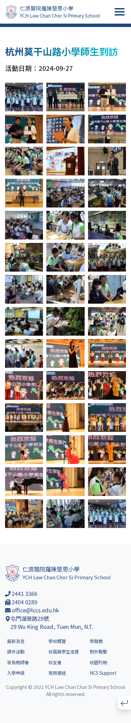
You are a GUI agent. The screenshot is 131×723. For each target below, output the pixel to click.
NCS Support (103, 673)
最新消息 (16, 641)
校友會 (54, 662)
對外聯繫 (98, 651)
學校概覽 (57, 641)
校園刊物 (98, 662)
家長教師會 (18, 662)
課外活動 (16, 651)
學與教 (96, 641)
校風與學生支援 (63, 651)
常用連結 (57, 673)
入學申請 (16, 673)
